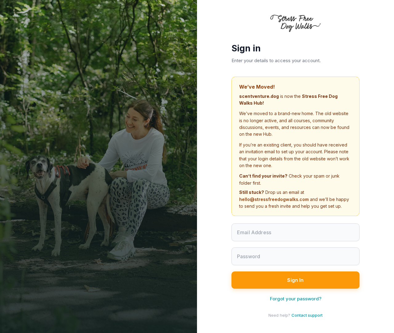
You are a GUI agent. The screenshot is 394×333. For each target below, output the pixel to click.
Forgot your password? (295, 299)
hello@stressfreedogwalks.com (274, 199)
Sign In (295, 280)
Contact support (307, 315)
